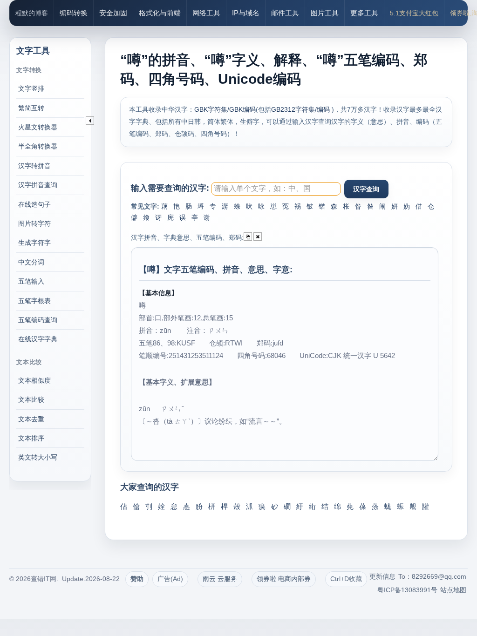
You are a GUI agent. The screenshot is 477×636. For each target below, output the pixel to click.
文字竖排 (31, 88)
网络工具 (206, 13)
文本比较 (31, 399)
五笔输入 (31, 281)
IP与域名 (245, 13)
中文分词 (31, 262)
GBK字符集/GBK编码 (225, 109)
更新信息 (382, 576)
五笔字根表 (34, 300)
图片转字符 (34, 223)
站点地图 (453, 590)
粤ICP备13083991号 (407, 590)
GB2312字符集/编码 (301, 109)
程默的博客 (31, 13)
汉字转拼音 (34, 165)
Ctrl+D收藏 (346, 578)
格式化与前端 (160, 13)
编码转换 (74, 13)
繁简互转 (31, 108)
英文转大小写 (37, 457)
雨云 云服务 (220, 578)
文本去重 (31, 419)
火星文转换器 (37, 127)
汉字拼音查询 (37, 185)
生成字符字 (34, 242)
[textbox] (276, 189)
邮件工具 (285, 13)
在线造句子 (34, 204)
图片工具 (325, 13)
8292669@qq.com (439, 576)
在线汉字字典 (37, 339)
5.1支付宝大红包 (414, 13)
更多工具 (364, 13)
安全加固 (113, 13)
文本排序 (31, 438)
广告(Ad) (170, 578)
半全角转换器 (37, 146)
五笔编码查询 (37, 320)
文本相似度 (34, 380)
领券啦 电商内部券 (284, 578)
